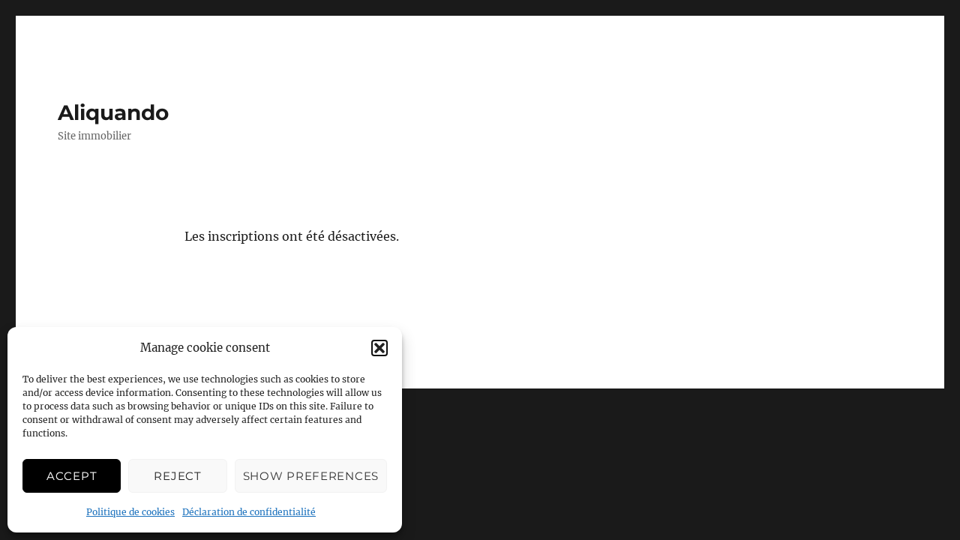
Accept (71, 476)
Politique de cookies (130, 512)
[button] (379, 348)
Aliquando (113, 112)
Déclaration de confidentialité (249, 512)
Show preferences (311, 476)
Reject (177, 476)
